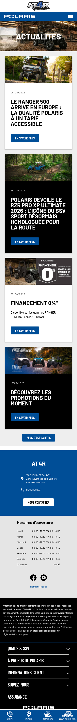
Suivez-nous (18, 684)
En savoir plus (25, 138)
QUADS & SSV (18, 648)
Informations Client (26, 672)
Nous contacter (38, 502)
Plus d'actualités (38, 437)
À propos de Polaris (26, 660)
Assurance (17, 697)
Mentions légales (38, 586)
